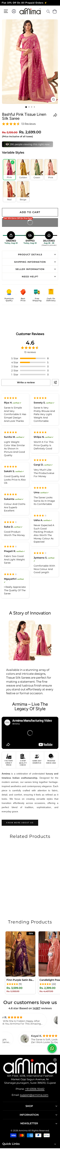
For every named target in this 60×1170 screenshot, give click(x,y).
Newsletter (29, 1123)
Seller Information (30, 269)
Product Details (30, 254)
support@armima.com (34, 1095)
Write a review (26, 382)
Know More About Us (20, 823)
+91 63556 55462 (34, 1088)
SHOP (29, 1106)
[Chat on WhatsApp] (52, 1048)
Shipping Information (30, 262)
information (29, 1114)
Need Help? (30, 276)
